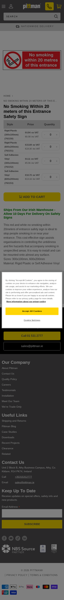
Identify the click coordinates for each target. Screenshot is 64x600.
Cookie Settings (32, 320)
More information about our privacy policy (26, 301)
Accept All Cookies (32, 311)
